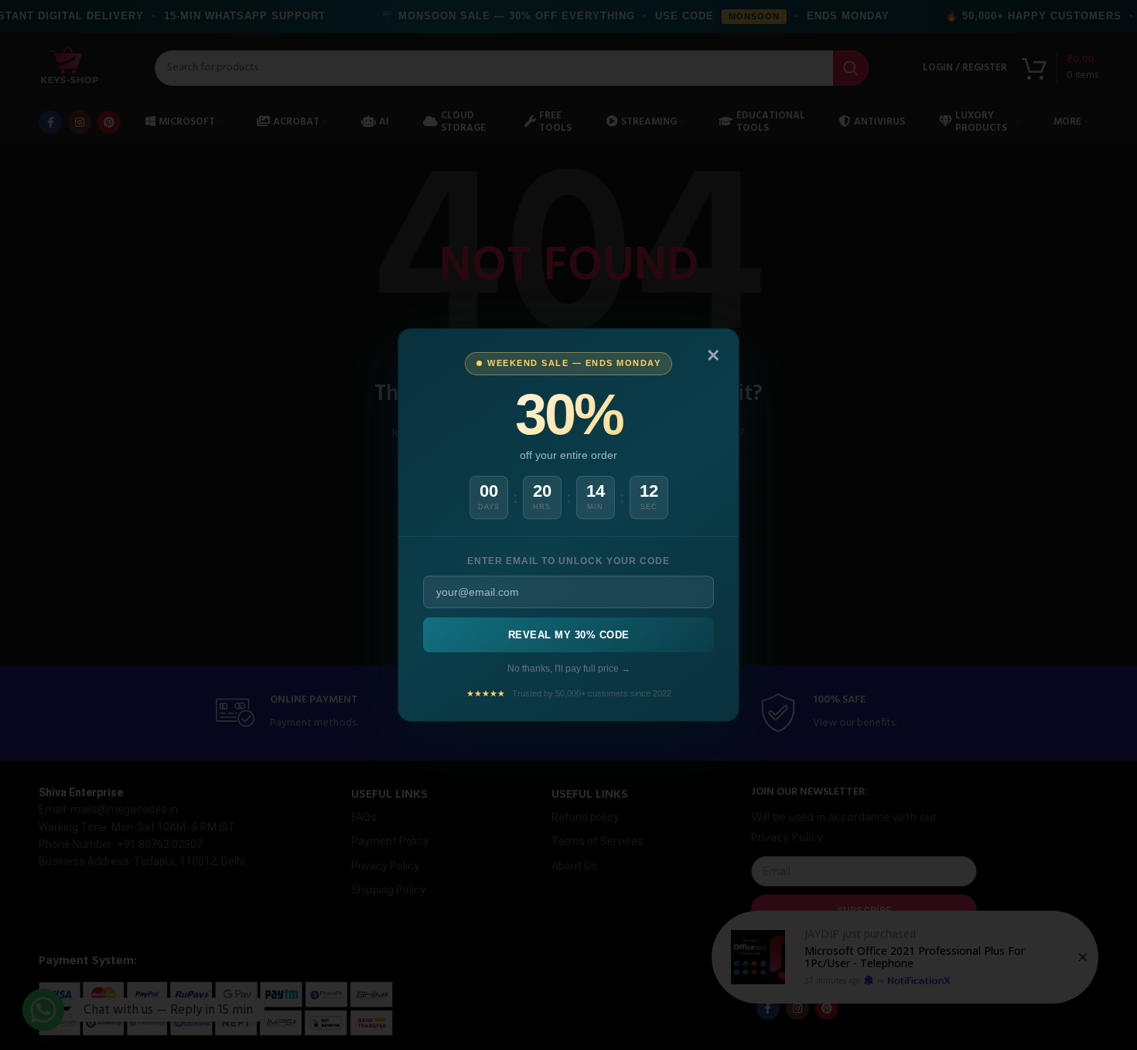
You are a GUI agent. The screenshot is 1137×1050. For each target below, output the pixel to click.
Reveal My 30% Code (569, 635)
